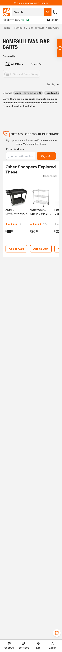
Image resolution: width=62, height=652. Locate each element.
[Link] (16, 216)
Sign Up (46, 156)
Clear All (7, 92)
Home (6, 27)
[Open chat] (59, 48)
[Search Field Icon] (47, 12)
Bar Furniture (37, 27)
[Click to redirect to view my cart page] (55, 12)
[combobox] (28, 12)
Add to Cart (16, 248)
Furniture (19, 27)
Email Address (15, 149)
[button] (52, 84)
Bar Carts (54, 27)
